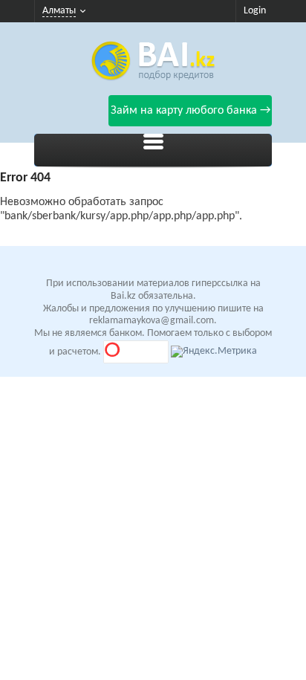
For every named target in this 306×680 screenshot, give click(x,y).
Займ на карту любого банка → (190, 111)
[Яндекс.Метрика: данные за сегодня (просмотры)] (214, 352)
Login (255, 10)
